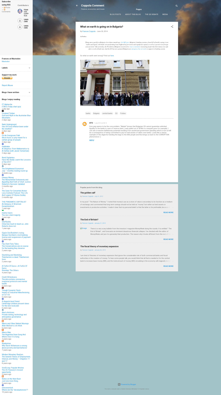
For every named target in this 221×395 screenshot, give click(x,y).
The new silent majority (11, 215)
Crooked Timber (8, 113)
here (112, 56)
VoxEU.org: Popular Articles (13, 368)
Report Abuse (7, 85)
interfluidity (6, 222)
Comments (6, 12)
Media (165, 14)
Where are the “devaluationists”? (15, 390)
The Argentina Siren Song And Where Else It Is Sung (14, 335)
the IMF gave (125, 42)
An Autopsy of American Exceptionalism (11, 205)
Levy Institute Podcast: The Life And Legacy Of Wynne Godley (15, 194)
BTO (91, 123)
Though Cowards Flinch (11, 290)
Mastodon (6, 61)
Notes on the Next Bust (11, 379)
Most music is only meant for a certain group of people (14, 139)
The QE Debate (151, 14)
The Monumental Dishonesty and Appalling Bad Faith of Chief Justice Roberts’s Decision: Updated (16, 182)
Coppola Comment (92, 5)
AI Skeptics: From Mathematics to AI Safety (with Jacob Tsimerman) (15, 150)
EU (116, 113)
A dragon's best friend (10, 301)
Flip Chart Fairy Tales (10, 244)
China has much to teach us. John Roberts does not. (15, 225)
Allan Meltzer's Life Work (12, 326)
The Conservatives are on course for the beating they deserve (15, 247)
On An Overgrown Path (11, 135)
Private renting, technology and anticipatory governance (14, 316)
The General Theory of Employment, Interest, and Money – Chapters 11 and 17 (16, 359)
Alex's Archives (8, 312)
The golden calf (87, 193)
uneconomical (7, 388)
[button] (172, 27)
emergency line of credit (138, 49)
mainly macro (7, 213)
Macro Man (6, 332)
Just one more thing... (10, 381)
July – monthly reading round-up (15, 171)
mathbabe (6, 146)
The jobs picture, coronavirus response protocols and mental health (14, 281)
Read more (168, 212)
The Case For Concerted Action (14, 191)
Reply (91, 140)
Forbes (123, 113)
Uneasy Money (8, 177)
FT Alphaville (7, 104)
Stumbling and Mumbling (12, 255)
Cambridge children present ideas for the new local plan (15, 304)
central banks (107, 113)
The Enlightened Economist (13, 169)
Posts (7, 7)
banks (88, 113)
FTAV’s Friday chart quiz (11, 107)
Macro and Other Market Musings (15, 323)
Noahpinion (6, 343)
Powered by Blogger (128, 384)
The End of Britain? (89, 219)
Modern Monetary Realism (12, 354)
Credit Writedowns (9, 277)
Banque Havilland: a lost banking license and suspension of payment (16, 236)
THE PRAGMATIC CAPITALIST (14, 202)
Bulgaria (96, 113)
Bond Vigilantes (8, 157)
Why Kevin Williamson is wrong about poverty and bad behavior (14, 347)
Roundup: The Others (10, 270)
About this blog (133, 14)
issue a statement (135, 47)
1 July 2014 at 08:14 (100, 123)
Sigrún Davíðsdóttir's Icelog (13, 233)
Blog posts (115, 14)
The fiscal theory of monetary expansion (99, 246)
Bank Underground (9, 124)
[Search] (176, 6)
